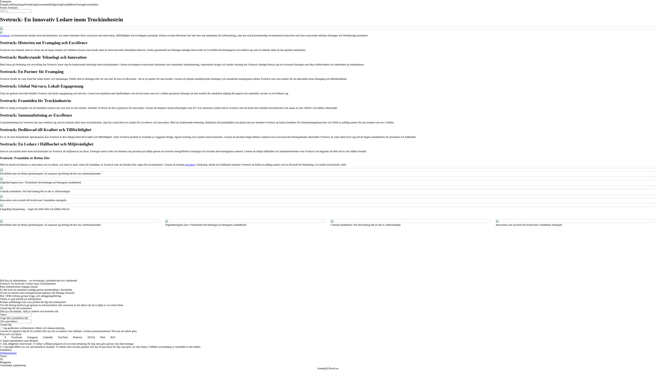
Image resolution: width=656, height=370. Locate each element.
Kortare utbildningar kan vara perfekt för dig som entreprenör (33, 302)
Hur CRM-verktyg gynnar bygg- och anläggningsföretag (30, 295)
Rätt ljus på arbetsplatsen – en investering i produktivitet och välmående (38, 280)
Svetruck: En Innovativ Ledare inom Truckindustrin (28, 283)
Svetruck (5, 35)
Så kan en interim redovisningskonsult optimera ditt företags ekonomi (37, 292)
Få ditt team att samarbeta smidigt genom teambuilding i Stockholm (36, 289)
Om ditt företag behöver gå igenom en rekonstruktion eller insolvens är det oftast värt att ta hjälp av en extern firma (61, 305)
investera (190, 164)
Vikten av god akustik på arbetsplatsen (20, 299)
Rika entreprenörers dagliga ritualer (19, 286)
